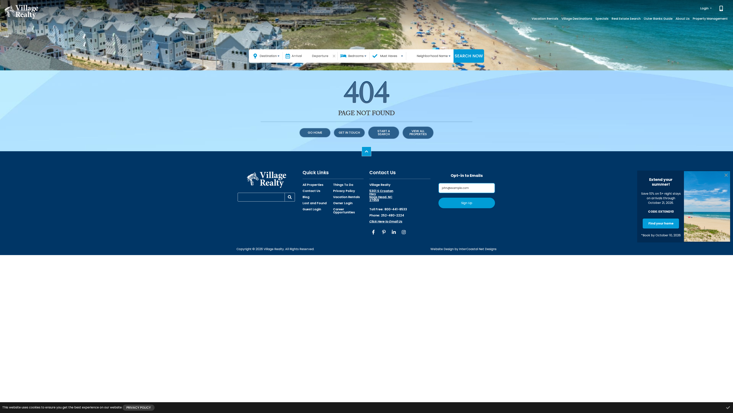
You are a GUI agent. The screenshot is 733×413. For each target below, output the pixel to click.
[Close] (726, 175)
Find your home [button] (660, 223)
